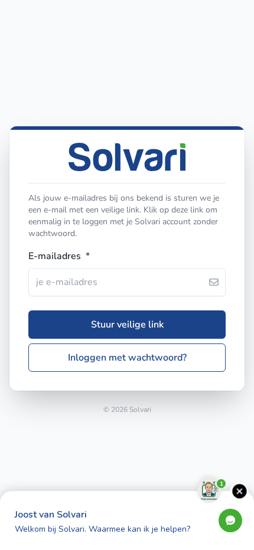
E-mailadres (59, 256)
